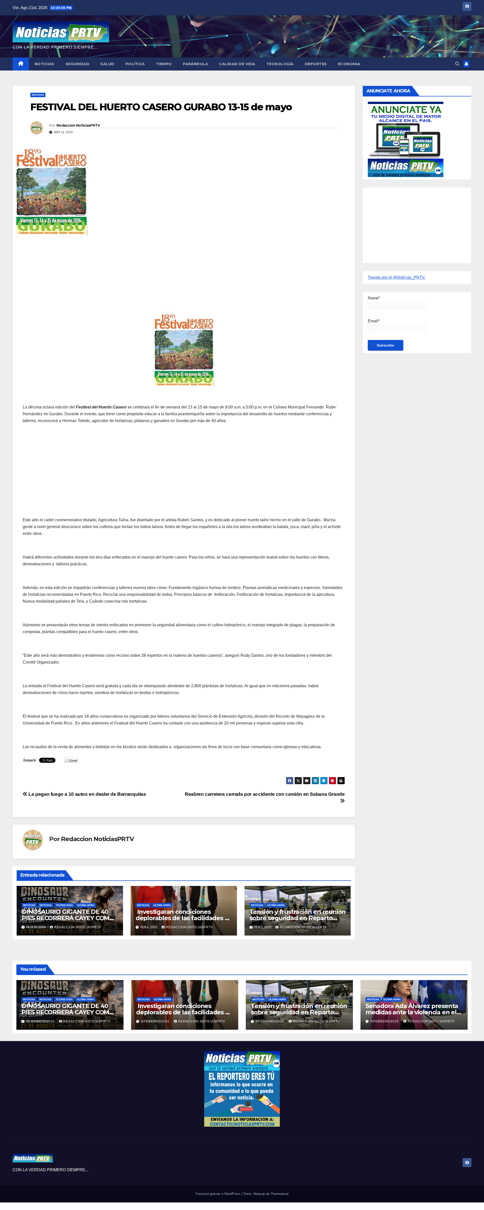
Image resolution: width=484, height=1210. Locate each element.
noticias (29, 905)
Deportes (316, 64)
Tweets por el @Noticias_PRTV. (397, 277)
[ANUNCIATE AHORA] (405, 139)
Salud (107, 64)
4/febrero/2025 (385, 1021)
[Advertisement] (174, 276)
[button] (457, 64)
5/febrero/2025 (270, 1021)
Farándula (195, 64)
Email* (374, 321)
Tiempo (164, 64)
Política (135, 64)
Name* (374, 298)
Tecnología (280, 64)
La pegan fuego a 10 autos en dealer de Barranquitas (86, 794)
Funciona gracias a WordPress (218, 1194)
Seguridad (77, 64)
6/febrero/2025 (155, 1021)
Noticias (44, 64)
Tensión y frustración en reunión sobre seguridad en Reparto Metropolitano (298, 918)
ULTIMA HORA (85, 905)
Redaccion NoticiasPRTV (78, 125)
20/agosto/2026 (40, 1021)
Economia (349, 64)
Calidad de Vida (237, 64)
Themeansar (279, 1194)
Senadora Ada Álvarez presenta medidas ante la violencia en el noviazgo (412, 1012)
